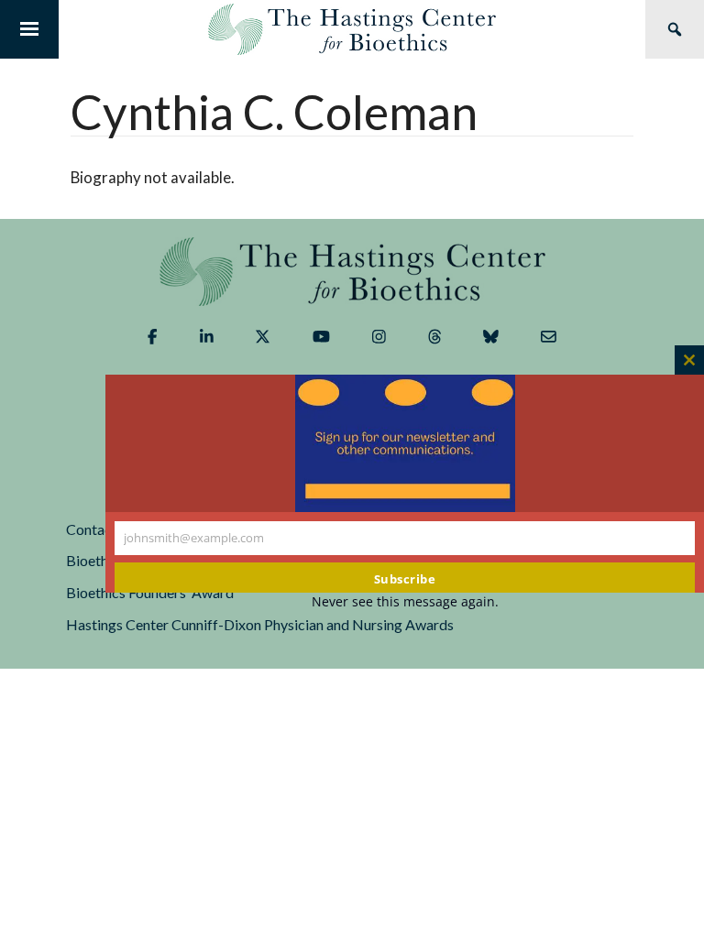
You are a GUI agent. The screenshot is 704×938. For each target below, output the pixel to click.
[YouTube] (321, 337)
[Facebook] (152, 337)
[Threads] (435, 337)
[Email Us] (548, 337)
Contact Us (102, 529)
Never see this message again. (405, 601)
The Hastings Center (351, 271)
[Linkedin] (206, 337)
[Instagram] (379, 337)
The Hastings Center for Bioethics (352, 29)
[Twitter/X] (262, 337)
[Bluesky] (490, 337)
